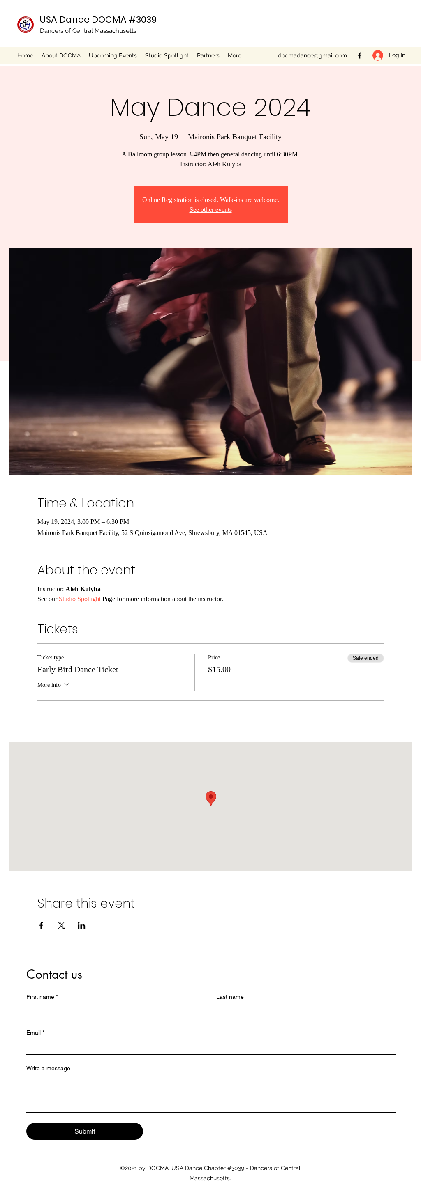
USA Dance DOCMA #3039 (98, 19)
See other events (211, 209)
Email (35, 1032)
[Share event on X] (61, 925)
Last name (230, 997)
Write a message (48, 1068)
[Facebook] (360, 55)
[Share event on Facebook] (41, 925)
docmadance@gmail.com (312, 55)
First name (42, 997)
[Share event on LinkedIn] (82, 925)
